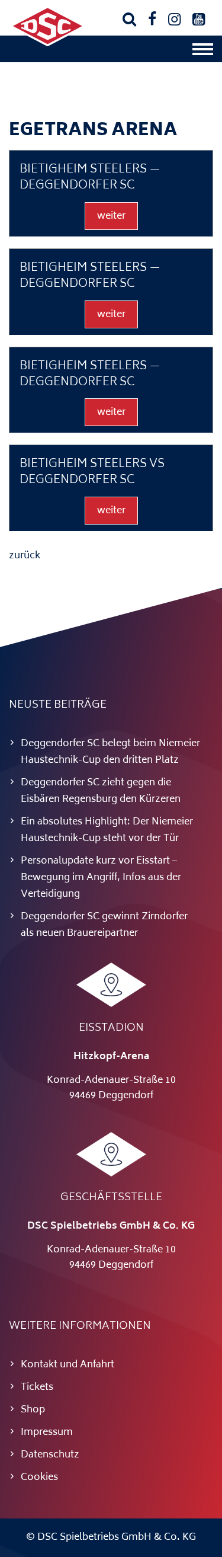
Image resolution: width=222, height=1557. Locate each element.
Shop (33, 1410)
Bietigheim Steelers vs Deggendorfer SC (92, 473)
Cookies (39, 1477)
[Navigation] (202, 52)
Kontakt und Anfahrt (67, 1365)
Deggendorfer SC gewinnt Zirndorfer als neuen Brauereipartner (104, 925)
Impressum (47, 1432)
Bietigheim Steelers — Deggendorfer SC (90, 178)
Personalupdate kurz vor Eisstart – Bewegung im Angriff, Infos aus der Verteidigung (101, 878)
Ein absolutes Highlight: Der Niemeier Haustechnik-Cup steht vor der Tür (107, 830)
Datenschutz (50, 1455)
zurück (24, 556)
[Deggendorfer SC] (47, 44)
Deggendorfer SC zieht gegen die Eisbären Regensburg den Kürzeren (101, 791)
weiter (111, 216)
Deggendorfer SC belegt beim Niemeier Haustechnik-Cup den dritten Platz (110, 752)
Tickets (37, 1387)
